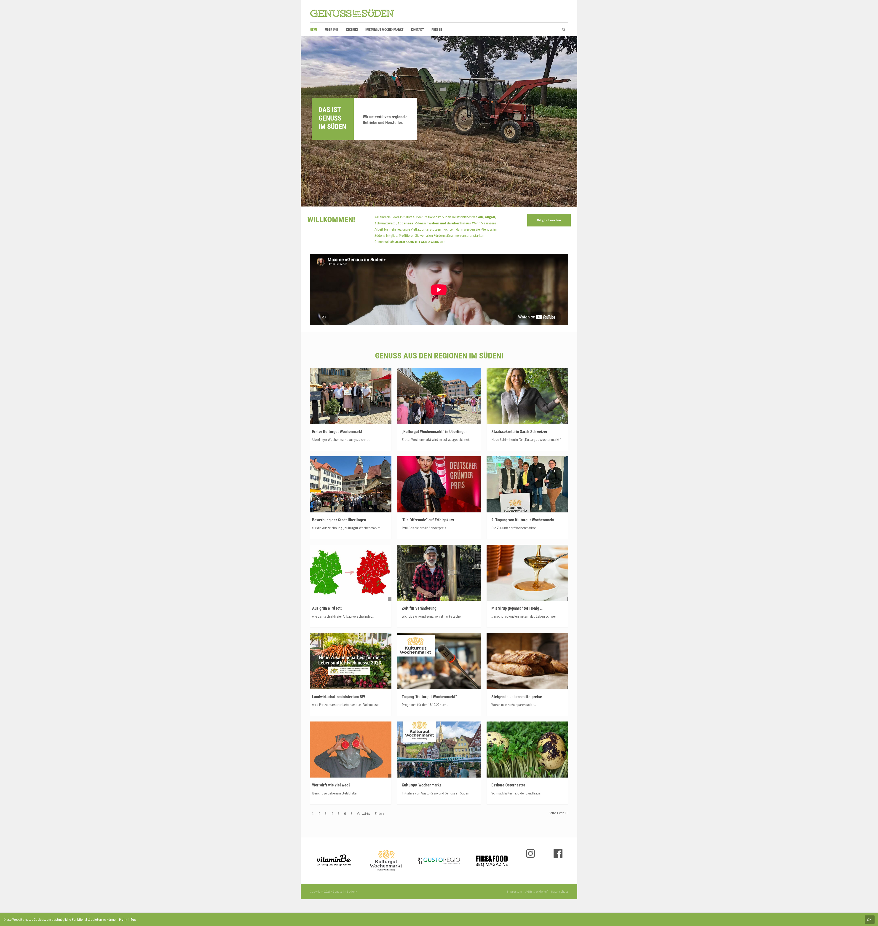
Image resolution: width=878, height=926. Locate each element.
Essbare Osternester (508, 785)
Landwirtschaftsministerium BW (338, 696)
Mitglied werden (549, 220)
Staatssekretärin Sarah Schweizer (519, 431)
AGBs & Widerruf (536, 891)
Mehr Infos (127, 919)
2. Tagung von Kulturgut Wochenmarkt (522, 519)
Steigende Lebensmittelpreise (516, 696)
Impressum (514, 891)
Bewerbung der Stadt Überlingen (339, 519)
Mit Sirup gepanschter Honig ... (517, 608)
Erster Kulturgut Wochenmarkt (337, 431)
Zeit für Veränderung (419, 608)
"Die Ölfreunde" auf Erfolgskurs (428, 519)
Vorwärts (363, 813)
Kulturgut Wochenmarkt (421, 785)
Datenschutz (559, 891)
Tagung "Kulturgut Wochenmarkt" (429, 696)
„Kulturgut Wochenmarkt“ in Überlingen (435, 431)
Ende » (379, 813)
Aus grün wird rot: (327, 608)
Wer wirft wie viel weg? (331, 785)
